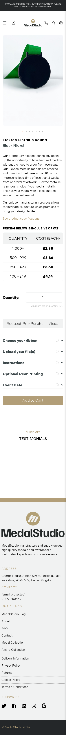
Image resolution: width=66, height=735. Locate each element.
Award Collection (13, 649)
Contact (6, 635)
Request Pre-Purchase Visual (33, 323)
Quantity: (11, 297)
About (5, 621)
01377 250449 (11, 599)
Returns (6, 672)
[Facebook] (14, 706)
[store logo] (33, 22)
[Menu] (6, 22)
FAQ (4, 628)
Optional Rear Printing (23, 374)
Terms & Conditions (14, 687)
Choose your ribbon (20, 340)
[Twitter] (3, 706)
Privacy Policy (11, 665)
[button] (23, 131)
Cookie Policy (10, 680)
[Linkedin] (24, 706)
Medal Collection (12, 642)
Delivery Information (15, 658)
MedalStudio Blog (13, 614)
